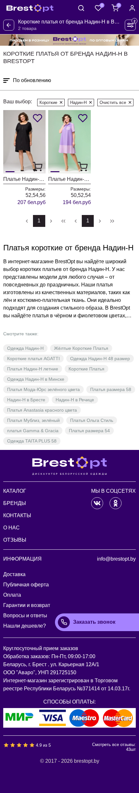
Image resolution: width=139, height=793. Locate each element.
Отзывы (14, 540)
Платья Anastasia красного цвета (42, 410)
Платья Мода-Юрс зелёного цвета (43, 389)
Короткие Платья (86, 368)
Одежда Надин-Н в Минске (35, 379)
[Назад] (8, 25)
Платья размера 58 (110, 389)
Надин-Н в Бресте (26, 399)
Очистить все (113, 102)
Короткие (48, 102)
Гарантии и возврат (26, 605)
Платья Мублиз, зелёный (33, 420)
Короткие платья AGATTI (33, 358)
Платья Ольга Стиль (91, 420)
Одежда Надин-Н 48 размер (100, 358)
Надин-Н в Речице (75, 399)
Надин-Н (78, 102)
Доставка (14, 574)
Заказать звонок (94, 622)
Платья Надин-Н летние (32, 368)
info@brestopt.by (116, 559)
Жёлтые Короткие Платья (81, 348)
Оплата (12, 595)
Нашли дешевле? (24, 626)
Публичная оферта (26, 584)
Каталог (14, 491)
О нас (11, 527)
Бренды (14, 503)
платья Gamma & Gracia (33, 430)
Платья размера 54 (89, 430)
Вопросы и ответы (25, 615)
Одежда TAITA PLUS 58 (32, 440)
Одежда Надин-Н (25, 348)
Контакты (17, 515)
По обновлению (32, 80)
